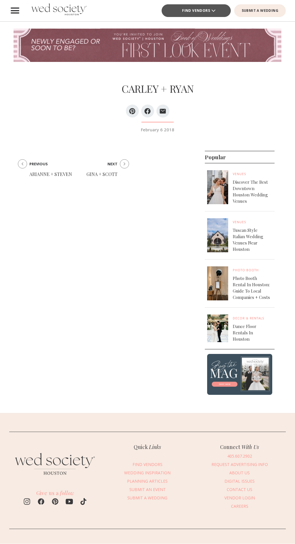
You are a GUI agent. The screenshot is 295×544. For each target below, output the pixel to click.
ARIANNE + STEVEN (50, 174)
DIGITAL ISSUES (239, 481)
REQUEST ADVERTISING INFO (239, 464)
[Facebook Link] (41, 502)
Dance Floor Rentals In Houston (244, 332)
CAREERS (239, 506)
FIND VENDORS (147, 464)
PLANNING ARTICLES (147, 481)
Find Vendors (196, 10)
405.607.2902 (239, 456)
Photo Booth (246, 270)
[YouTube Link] (69, 502)
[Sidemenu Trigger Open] (15, 10)
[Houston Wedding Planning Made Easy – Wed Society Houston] (58, 10)
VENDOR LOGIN (239, 498)
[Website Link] (55, 478)
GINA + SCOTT (102, 174)
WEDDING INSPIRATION (147, 472)
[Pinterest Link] (55, 502)
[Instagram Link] (27, 502)
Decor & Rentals (248, 318)
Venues (239, 174)
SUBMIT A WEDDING (260, 10)
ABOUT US (239, 472)
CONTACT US (239, 489)
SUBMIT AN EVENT (147, 489)
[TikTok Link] (83, 502)
